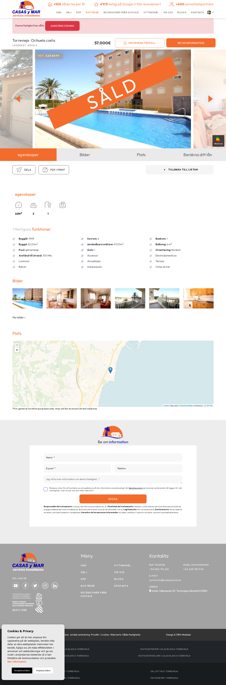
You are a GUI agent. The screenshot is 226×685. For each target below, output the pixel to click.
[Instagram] (45, 585)
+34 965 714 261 (159, 569)
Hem (58, 12)
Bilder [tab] (85, 154)
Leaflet (166, 405)
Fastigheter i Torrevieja (164, 678)
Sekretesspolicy (136, 488)
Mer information (16, 661)
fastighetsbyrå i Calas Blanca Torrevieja (164, 649)
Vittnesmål (151, 12)
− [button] (17, 350)
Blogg (182, 12)
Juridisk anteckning (80, 634)
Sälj (69, 12)
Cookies (104, 634)
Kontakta (197, 12)
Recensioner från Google (121, 12)
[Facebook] (25, 585)
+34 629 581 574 (193, 569)
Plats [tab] (141, 154)
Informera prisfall (142, 43)
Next (211, 99)
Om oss (168, 12)
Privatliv (95, 634)
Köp (78, 12)
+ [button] (17, 345)
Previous (17, 99)
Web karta (115, 634)
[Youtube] (16, 585)
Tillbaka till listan (183, 169)
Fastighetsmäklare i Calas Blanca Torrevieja (164, 655)
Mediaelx (186, 634)
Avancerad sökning (62, 25)
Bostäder (92, 12)
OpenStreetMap (186, 405)
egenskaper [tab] (28, 154)
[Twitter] (35, 585)
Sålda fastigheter (131, 634)
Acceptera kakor (22, 670)
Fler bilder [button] (18, 317)
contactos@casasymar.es (165, 580)
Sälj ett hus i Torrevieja (164, 671)
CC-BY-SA (208, 405)
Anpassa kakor (43, 670)
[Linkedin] (55, 585)
